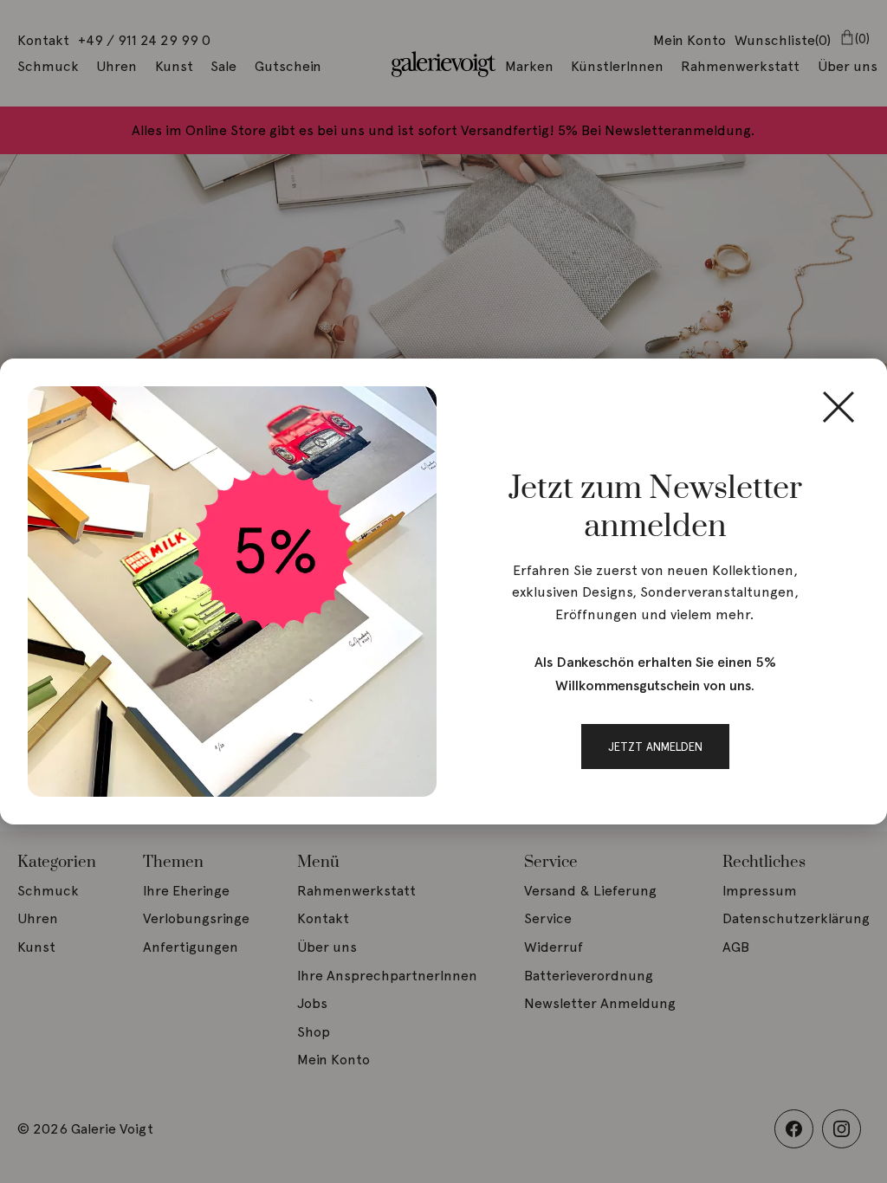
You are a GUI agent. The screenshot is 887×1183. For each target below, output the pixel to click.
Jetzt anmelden (655, 746)
